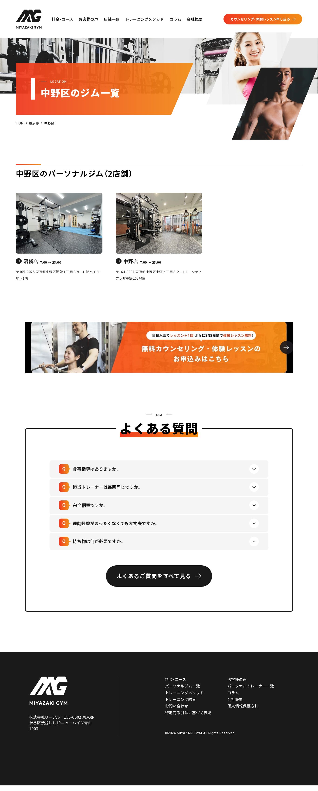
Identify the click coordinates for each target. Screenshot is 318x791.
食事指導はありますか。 (96, 469)
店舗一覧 (111, 19)
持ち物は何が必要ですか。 (98, 541)
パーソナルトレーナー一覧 (250, 686)
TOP (20, 123)
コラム (175, 19)
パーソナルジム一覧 (182, 686)
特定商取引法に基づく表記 (188, 712)
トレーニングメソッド (144, 19)
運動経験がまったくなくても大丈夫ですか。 (115, 523)
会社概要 (195, 19)
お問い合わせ (176, 706)
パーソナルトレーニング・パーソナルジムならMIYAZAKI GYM (48, 691)
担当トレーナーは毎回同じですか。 (107, 487)
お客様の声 (88, 19)
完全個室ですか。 (90, 505)
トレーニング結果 (180, 699)
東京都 (34, 123)
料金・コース (62, 19)
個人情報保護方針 (242, 706)
